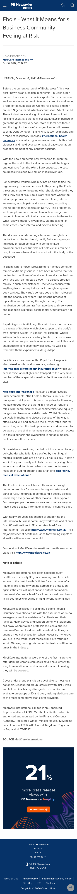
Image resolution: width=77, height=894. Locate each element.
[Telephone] (63, 5)
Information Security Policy (56, 879)
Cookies (50, 883)
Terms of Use (11, 879)
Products (38, 848)
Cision (44, 888)
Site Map (27, 883)
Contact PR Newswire (38, 844)
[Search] (72, 5)
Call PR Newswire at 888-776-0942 (39, 866)
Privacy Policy (30, 879)
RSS (39, 883)
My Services (37, 857)
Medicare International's (18, 392)
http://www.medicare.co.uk (48, 530)
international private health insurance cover (31, 369)
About (38, 852)
